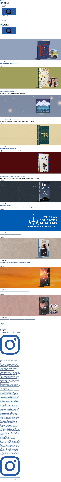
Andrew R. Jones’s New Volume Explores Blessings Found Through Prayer (9, 63)
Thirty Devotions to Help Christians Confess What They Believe (8, 148)
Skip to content (2, 0)
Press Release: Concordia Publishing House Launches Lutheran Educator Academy (10, 234)
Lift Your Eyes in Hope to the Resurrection (5, 205)
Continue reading (2, 66)
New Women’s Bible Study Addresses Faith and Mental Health (7, 91)
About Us (3, 6)
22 (2, 324)
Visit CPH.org (4, 5)
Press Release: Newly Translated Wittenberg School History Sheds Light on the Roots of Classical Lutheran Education (15, 262)
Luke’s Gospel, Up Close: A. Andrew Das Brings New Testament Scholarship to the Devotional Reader (12, 176)
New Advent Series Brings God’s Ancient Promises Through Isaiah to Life (9, 119)
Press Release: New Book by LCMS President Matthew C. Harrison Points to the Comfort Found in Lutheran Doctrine (14, 291)
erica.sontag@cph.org (3, 329)
